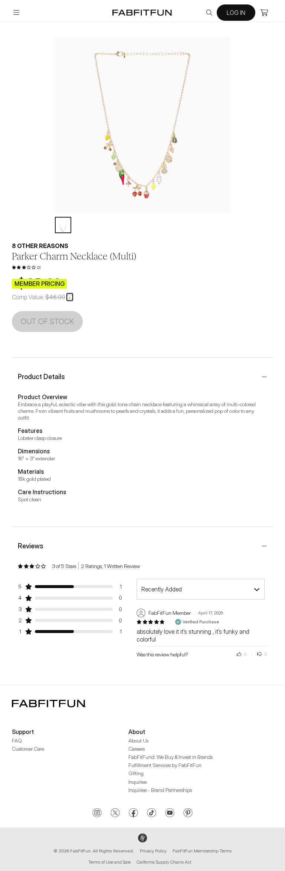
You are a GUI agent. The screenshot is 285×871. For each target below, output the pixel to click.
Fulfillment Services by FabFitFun (165, 765)
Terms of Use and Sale (109, 862)
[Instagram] (97, 813)
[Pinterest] (188, 813)
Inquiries (137, 782)
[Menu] (16, 12)
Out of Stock (47, 321)
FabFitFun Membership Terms (202, 851)
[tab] (63, 225)
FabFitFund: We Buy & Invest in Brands (170, 757)
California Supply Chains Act (164, 862)
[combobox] (201, 589)
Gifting (136, 773)
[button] (70, 297)
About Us (138, 740)
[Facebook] (133, 813)
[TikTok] (151, 813)
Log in (236, 12)
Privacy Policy (153, 851)
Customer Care (28, 749)
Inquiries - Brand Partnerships (160, 790)
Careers (136, 749)
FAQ (17, 740)
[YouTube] (169, 813)
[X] (115, 813)
